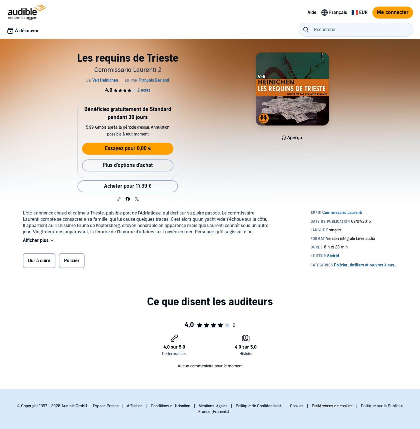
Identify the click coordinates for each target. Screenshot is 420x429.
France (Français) (213, 411)
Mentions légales (213, 406)
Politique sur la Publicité (382, 406)
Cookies (296, 406)
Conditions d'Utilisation (170, 406)
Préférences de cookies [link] (332, 406)
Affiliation (135, 406)
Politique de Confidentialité (259, 406)
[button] (118, 199)
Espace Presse (106, 406)
